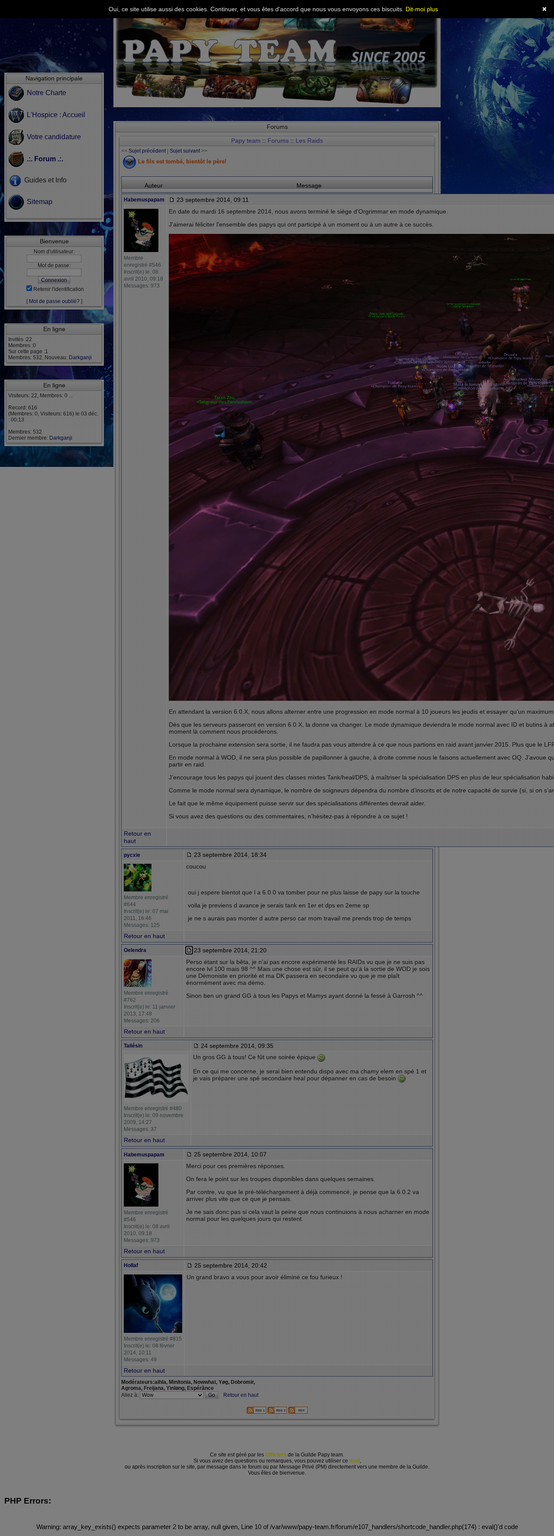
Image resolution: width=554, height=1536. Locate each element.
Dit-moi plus (422, 9)
